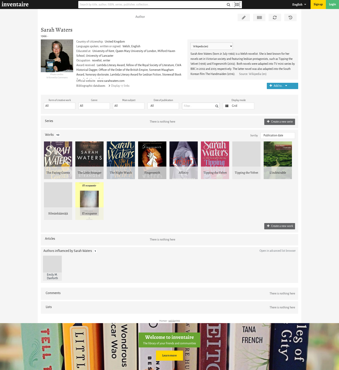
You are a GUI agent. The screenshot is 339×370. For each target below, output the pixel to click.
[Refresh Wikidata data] (275, 17)
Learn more (169, 355)
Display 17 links (120, 86)
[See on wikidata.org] (259, 17)
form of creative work (60, 100)
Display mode (238, 100)
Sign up (318, 4)
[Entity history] (290, 17)
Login (332, 4)
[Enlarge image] (57, 55)
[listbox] (59, 106)
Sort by (254, 135)
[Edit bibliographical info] (244, 17)
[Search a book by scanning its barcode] (237, 4)
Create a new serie (282, 122)
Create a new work (282, 226)
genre (94, 100)
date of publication (163, 100)
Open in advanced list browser (278, 251)
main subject (128, 100)
